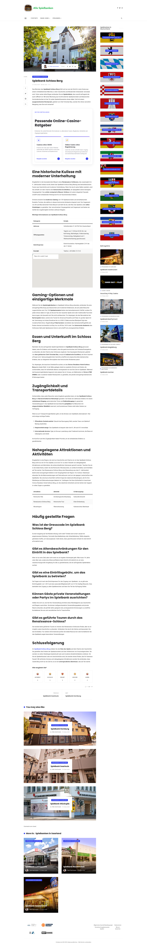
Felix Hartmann (54, 66)
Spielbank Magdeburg (108, 347)
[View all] (111, 37)
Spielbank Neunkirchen (74, 866)
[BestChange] (47, 932)
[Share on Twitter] (25, 94)
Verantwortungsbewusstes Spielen (102, 928)
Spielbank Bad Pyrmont (108, 319)
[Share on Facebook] (25, 88)
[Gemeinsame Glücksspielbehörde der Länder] (31, 925)
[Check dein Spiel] (31, 932)
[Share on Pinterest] (25, 99)
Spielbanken (56, 18)
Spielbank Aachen (107, 372)
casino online (105, 290)
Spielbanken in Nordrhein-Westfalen (109, 368)
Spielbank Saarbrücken (36, 906)
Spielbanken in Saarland (40, 76)
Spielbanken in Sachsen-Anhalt (111, 344)
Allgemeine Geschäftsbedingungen (103, 925)
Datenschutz (117, 925)
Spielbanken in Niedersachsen (110, 316)
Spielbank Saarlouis (51, 696)
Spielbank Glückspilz (59, 803)
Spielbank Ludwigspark (36, 866)
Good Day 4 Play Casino (109, 293)
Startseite (34, 18)
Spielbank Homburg (73, 696)
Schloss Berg (42, 649)
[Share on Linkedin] (25, 104)
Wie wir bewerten (117, 928)
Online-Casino (44, 18)
